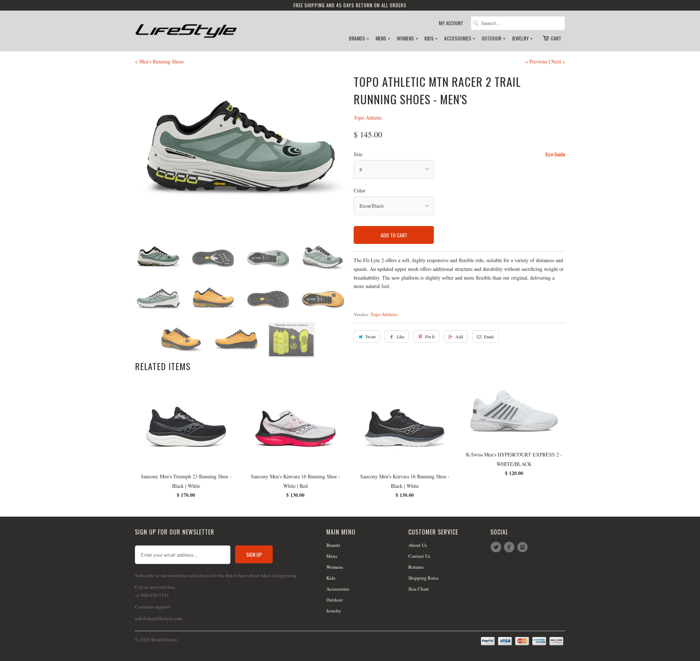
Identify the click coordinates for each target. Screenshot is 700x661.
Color (359, 190)
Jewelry (522, 38)
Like (400, 336)
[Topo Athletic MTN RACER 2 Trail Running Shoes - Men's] (240, 153)
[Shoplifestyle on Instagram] (523, 547)
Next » (558, 61)
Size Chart (418, 589)
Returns (416, 567)
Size (358, 154)
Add (459, 336)
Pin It (430, 336)
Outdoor (493, 38)
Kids (430, 38)
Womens (407, 38)
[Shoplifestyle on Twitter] (496, 547)
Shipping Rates (423, 578)
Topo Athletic (368, 117)
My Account (451, 23)
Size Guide (555, 154)
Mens (382, 38)
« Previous (536, 61)
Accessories (459, 38)
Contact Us (419, 556)
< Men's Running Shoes (159, 61)
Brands (358, 38)
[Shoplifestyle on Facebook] (510, 547)
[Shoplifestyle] (186, 28)
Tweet (370, 336)
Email (489, 336)
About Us (417, 545)
